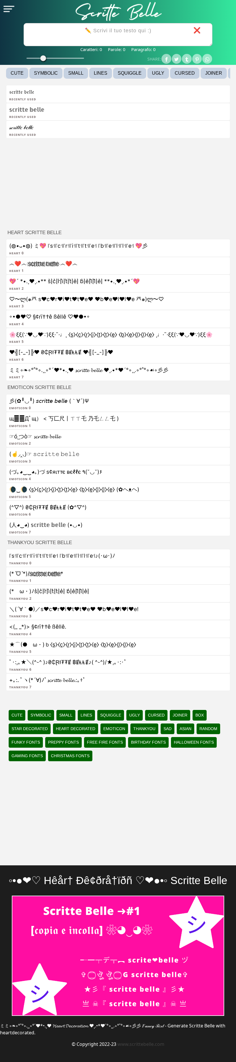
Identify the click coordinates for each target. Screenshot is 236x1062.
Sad (167, 728)
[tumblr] (187, 59)
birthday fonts (148, 742)
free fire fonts (105, 742)
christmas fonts (70, 755)
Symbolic (46, 73)
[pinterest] (197, 59)
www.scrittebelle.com (140, 1044)
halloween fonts (194, 742)
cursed (185, 73)
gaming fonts (27, 755)
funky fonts (26, 742)
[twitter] (177, 59)
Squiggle (130, 73)
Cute (17, 73)
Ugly (158, 73)
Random (208, 728)
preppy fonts (63, 742)
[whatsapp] (207, 59)
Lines (100, 73)
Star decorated (30, 728)
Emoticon (114, 728)
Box (199, 715)
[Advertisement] (118, 182)
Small (75, 73)
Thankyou (144, 728)
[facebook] (166, 59)
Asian (185, 728)
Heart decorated (75, 728)
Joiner (213, 73)
